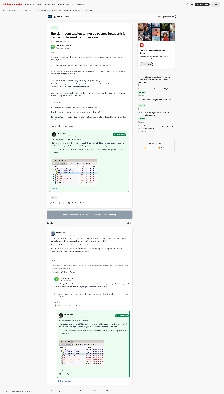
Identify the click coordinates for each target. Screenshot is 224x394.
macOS (54, 197)
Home (4, 10)
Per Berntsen (61, 133)
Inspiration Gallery (78, 4)
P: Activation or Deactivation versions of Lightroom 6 (156, 89)
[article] (89, 252)
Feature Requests (63, 4)
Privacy (58, 391)
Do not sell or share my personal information (88, 391)
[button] (202, 4)
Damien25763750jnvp (63, 46)
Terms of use (50, 391)
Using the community (38, 391)
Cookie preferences (67, 391)
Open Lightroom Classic (166, 16)
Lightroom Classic (26, 10)
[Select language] (192, 4)
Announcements (49, 4)
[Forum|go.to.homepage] (12, 4)
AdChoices (108, 391)
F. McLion (59, 232)
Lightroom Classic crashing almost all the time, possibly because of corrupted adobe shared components (154, 79)
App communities (14, 10)
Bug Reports (142, 131)
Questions (36, 10)
